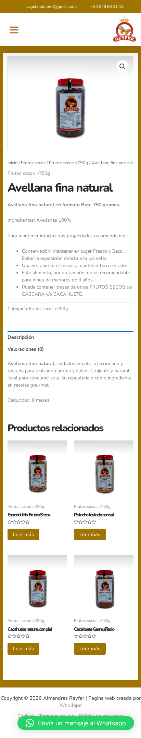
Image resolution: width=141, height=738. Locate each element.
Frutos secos (33, 163)
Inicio (12, 163)
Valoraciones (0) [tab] (26, 349)
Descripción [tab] (21, 337)
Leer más (23, 534)
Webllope (71, 705)
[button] (14, 30)
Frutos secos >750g (68, 163)
